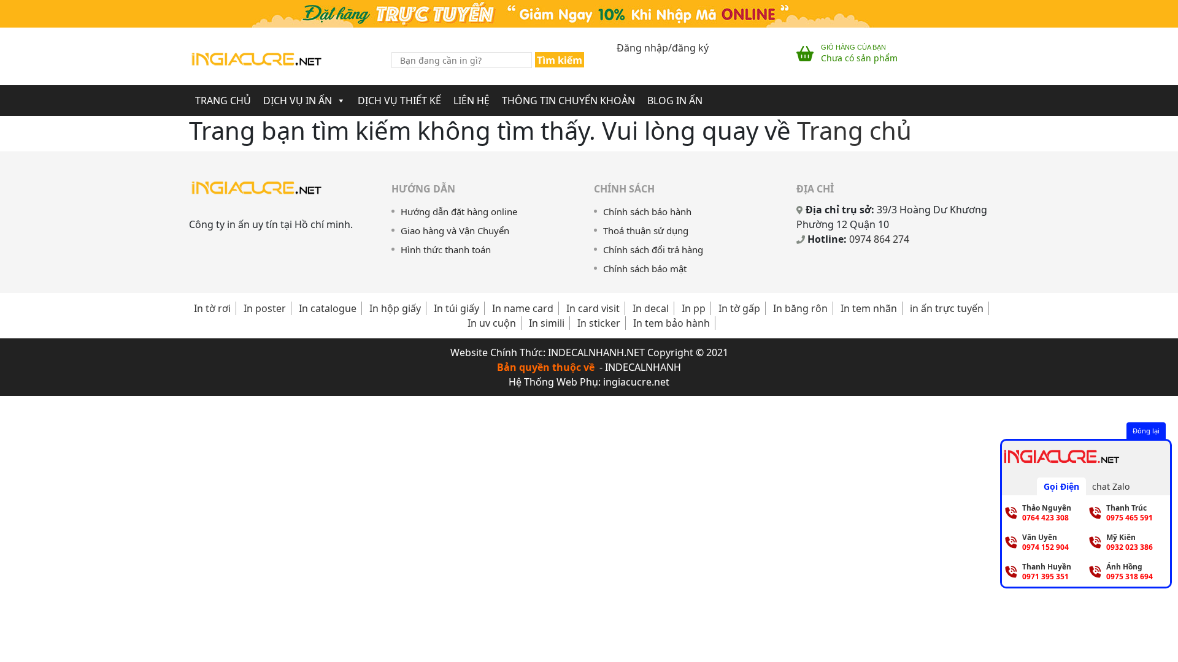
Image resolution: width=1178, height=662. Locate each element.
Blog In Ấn (675, 100)
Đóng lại (1146, 430)
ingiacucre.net (636, 382)
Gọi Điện (1061, 486)
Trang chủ (854, 130)
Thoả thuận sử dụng (645, 230)
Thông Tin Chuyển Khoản (568, 100)
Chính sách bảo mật (645, 268)
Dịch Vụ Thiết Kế (399, 100)
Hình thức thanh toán (446, 249)
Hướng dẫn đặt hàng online (459, 211)
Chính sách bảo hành (647, 211)
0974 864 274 (879, 239)
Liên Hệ (471, 100)
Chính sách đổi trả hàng (653, 249)
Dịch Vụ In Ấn (297, 100)
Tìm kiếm (559, 60)
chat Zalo (1111, 486)
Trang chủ (223, 100)
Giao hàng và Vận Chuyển (455, 230)
